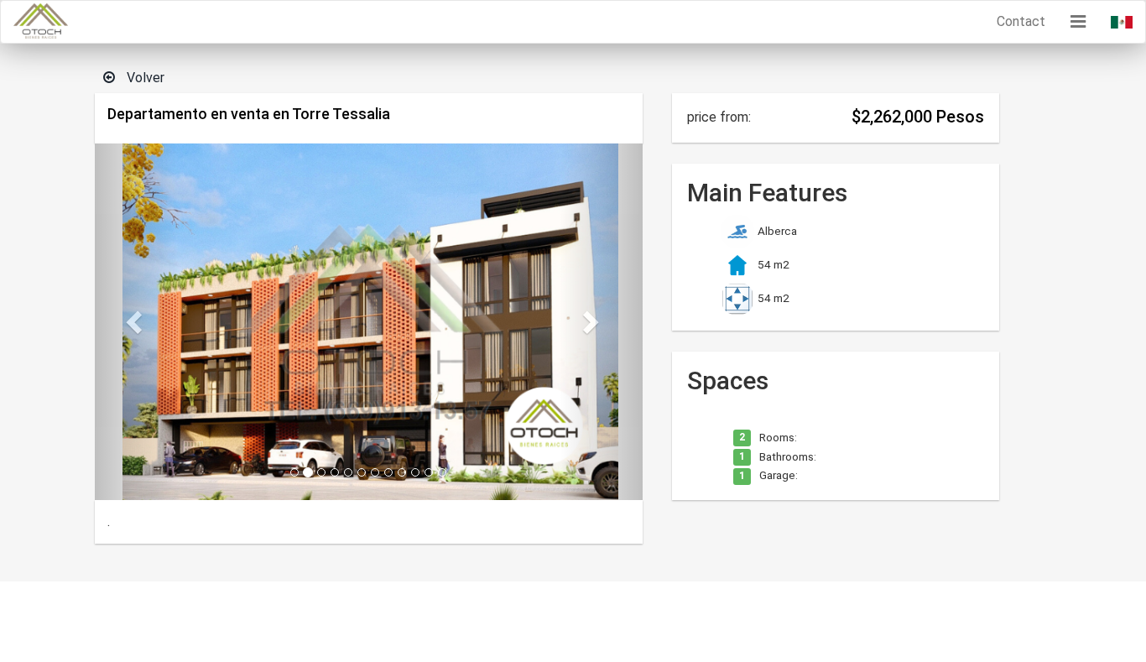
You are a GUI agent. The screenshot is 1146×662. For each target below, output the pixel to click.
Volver (143, 78)
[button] (1078, 22)
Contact (1021, 21)
